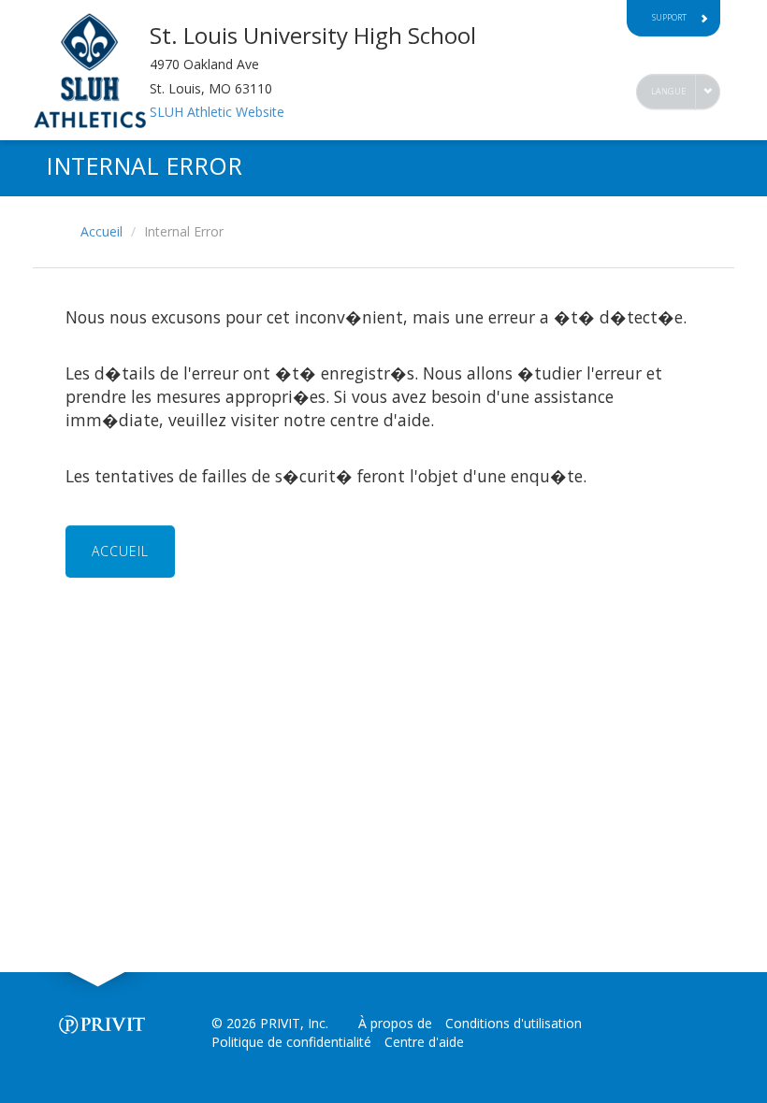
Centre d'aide (424, 1042)
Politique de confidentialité (291, 1042)
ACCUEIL (120, 551)
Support (669, 17)
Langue (669, 91)
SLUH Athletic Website (217, 112)
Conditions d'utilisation (513, 1023)
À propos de (395, 1023)
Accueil (101, 231)
